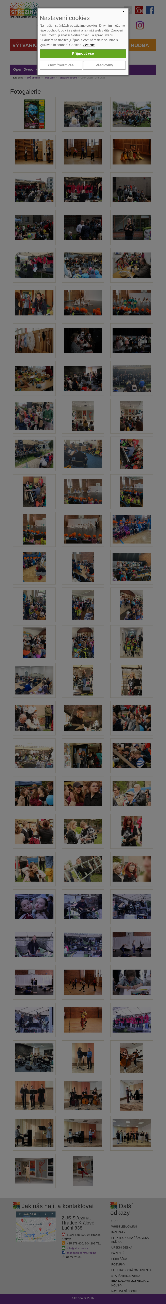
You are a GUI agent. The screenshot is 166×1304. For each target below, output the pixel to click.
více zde (89, 45)
